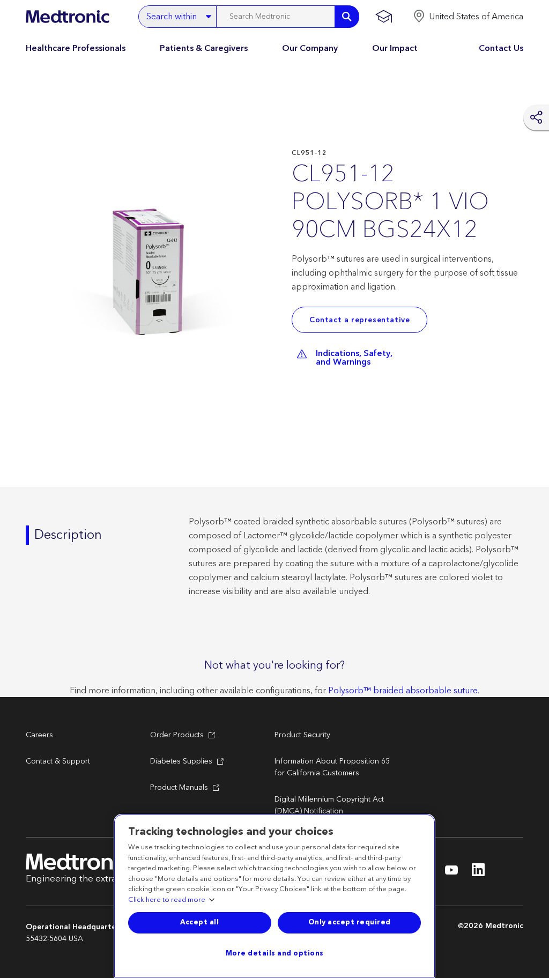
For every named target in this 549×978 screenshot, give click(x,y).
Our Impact (395, 48)
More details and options (275, 953)
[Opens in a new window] (451, 872)
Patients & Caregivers (204, 48)
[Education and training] (383, 16)
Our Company (310, 48)
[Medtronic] (67, 16)
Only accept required (349, 922)
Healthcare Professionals (75, 48)
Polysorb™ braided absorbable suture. (403, 690)
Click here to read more (166, 900)
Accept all (199, 922)
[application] (154, 278)
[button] (468, 16)
